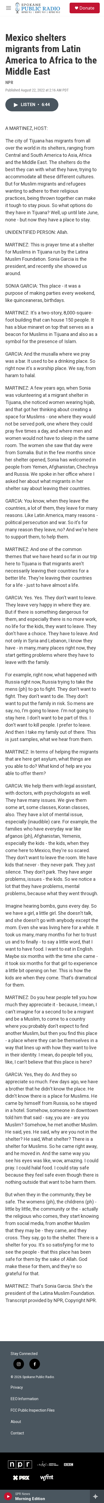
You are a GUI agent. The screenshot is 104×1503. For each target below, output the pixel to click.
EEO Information (24, 1399)
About (16, 1422)
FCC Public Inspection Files (33, 1410)
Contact (17, 1433)
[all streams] (97, 1496)
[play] (8, 1496)
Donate (86, 8)
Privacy (17, 1388)
